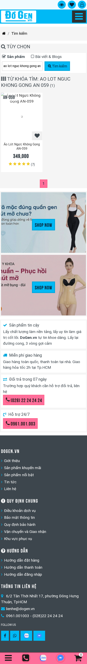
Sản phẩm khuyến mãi (22, 467)
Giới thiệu (12, 460)
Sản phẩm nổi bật (19, 475)
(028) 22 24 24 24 (26, 400)
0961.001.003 (23, 423)
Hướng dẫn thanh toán (23, 567)
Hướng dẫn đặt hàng (21, 560)
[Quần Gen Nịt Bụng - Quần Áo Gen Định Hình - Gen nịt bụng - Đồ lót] (18, 17)
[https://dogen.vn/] (4, 34)
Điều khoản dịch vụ (20, 510)
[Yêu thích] (37, 135)
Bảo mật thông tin (19, 517)
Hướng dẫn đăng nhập (23, 574)
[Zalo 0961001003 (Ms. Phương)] (43, 659)
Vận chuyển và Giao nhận (25, 531)
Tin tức (10, 482)
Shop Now (43, 224)
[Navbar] (79, 17)
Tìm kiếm (19, 33)
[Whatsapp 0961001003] (14, 636)
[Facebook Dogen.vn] (5, 636)
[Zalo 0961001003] (26, 636)
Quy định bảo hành (19, 524)
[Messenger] (39, 636)
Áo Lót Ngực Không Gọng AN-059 (22, 146)
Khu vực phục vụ (18, 538)
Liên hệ (10, 488)
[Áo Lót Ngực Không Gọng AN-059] (21, 116)
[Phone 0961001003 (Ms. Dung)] (26, 658)
